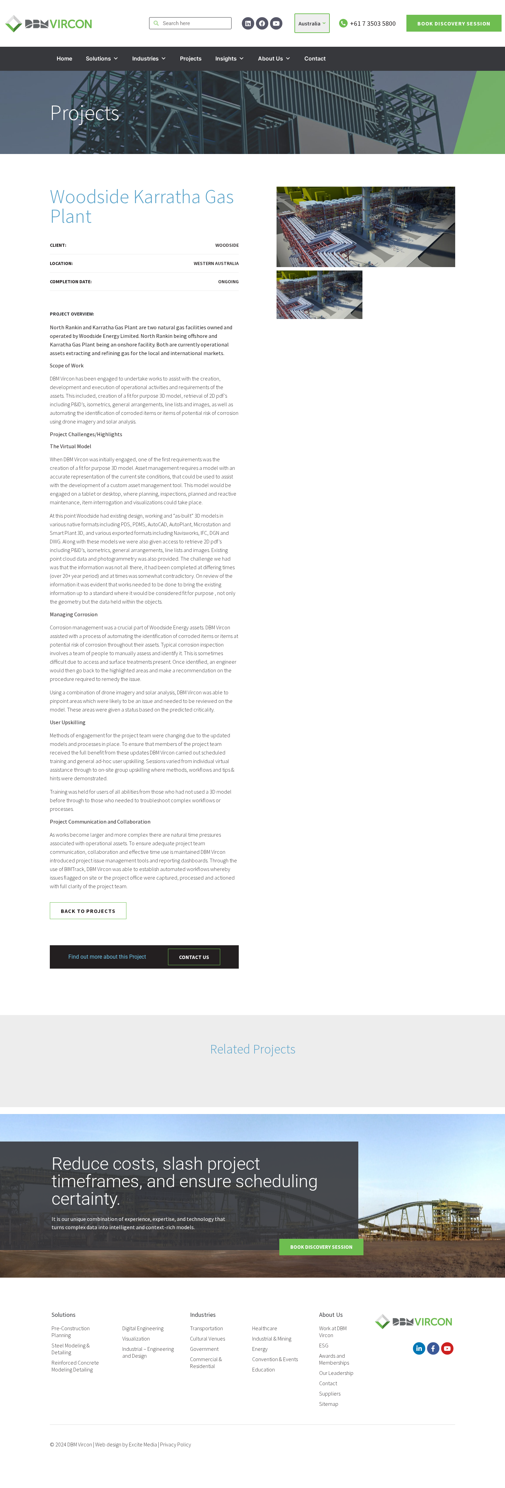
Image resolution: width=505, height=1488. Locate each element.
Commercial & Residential (206, 1362)
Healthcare (264, 1328)
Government (204, 1348)
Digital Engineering (143, 1328)
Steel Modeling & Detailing (71, 1349)
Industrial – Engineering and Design (148, 1352)
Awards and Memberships (334, 1359)
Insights (226, 58)
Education (263, 1369)
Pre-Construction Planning (71, 1331)
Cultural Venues (207, 1338)
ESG (323, 1345)
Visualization (136, 1338)
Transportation (206, 1328)
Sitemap (328, 1403)
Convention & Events (275, 1359)
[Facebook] (262, 23)
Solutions (98, 58)
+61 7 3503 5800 (373, 23)
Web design (108, 1444)
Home (64, 58)
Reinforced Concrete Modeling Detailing (75, 1366)
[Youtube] (276, 23)
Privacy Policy (175, 1444)
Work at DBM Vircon (333, 1331)
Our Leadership (336, 1372)
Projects (191, 58)
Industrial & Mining (271, 1338)
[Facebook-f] (433, 1348)
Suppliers (329, 1393)
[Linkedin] (248, 23)
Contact (315, 58)
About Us (270, 58)
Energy (260, 1348)
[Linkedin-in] (419, 1348)
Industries (145, 58)
